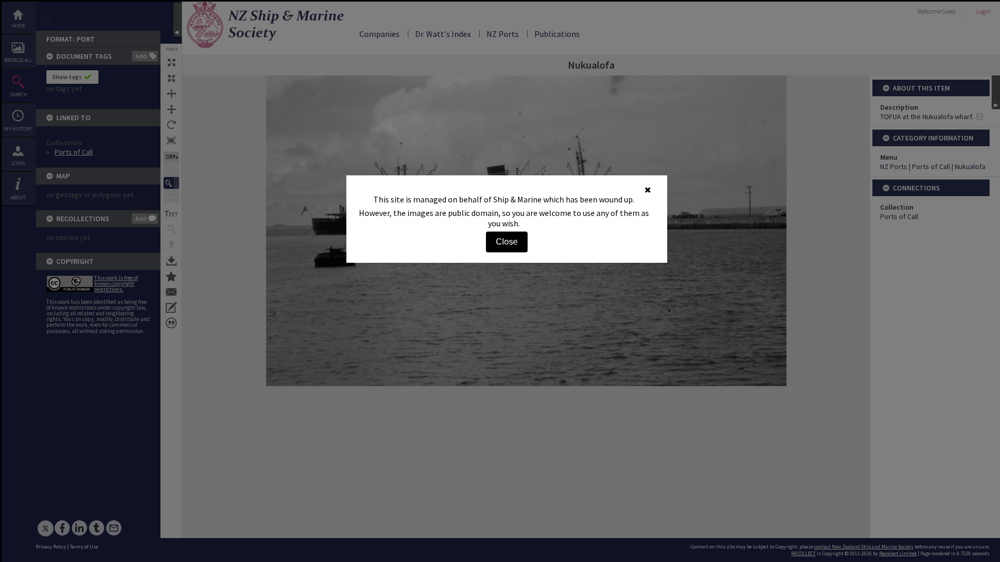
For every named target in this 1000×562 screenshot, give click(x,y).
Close (507, 241)
